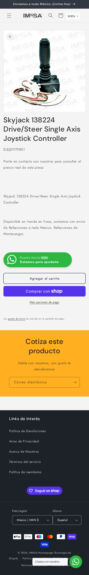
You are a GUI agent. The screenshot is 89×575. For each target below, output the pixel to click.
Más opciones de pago (44, 302)
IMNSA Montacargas (41, 552)
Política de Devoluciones (27, 431)
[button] (9, 15)
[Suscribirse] (75, 382)
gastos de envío (16, 318)
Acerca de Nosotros (24, 451)
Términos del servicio (25, 461)
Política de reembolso (25, 472)
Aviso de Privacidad (24, 441)
